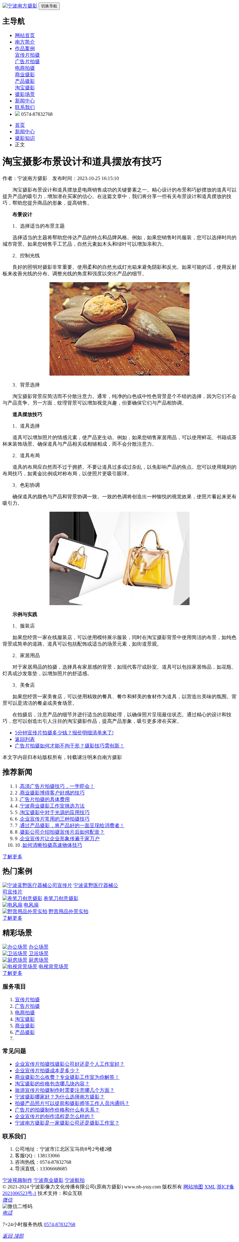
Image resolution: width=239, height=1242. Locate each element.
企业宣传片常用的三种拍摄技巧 (55, 819)
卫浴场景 (39, 953)
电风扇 (31, 905)
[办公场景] (14, 947)
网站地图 (193, 1186)
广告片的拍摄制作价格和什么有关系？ (57, 1109)
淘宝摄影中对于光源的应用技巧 (55, 812)
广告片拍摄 (27, 61)
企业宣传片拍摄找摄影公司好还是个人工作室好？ (69, 1064)
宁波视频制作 (17, 1180)
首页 (20, 125)
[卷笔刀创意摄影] (22, 898)
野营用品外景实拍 (68, 911)
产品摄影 (25, 81)
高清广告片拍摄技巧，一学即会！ (57, 786)
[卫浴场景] (14, 953)
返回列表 (25, 739)
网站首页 (25, 35)
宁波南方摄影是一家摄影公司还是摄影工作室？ (67, 1123)
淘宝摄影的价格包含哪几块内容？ (52, 1083)
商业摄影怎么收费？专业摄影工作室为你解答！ (67, 1077)
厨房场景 (39, 960)
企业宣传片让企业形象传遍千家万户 (60, 838)
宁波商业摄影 (48, 1180)
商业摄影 (25, 74)
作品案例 (25, 48)
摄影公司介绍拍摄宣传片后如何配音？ (62, 832)
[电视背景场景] (19, 966)
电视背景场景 (53, 966)
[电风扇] (12, 905)
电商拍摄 (25, 68)
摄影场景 (25, 94)
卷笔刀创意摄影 (61, 898)
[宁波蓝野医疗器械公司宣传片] (37, 885)
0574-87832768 (59, 1224)
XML (209, 1186)
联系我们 (25, 107)
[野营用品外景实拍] (24, 911)
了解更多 (12, 856)
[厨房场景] (14, 960)
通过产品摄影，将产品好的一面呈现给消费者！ (72, 825)
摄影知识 (25, 138)
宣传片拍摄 (27, 55)
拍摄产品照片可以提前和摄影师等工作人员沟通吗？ (72, 1103)
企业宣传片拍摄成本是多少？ (47, 1070)
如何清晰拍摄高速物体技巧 (52, 845)
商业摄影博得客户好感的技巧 (52, 792)
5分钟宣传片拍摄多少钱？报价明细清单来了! (64, 732)
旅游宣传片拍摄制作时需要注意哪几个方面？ (65, 1090)
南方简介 (25, 42)
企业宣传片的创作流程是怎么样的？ (55, 1116)
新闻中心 (25, 100)
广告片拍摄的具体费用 (45, 799)
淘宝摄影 (25, 87)
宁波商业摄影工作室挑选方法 (52, 805)
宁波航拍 (75, 1180)
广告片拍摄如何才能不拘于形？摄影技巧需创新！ (69, 745)
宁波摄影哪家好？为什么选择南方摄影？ (60, 1096)
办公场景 (39, 947)
